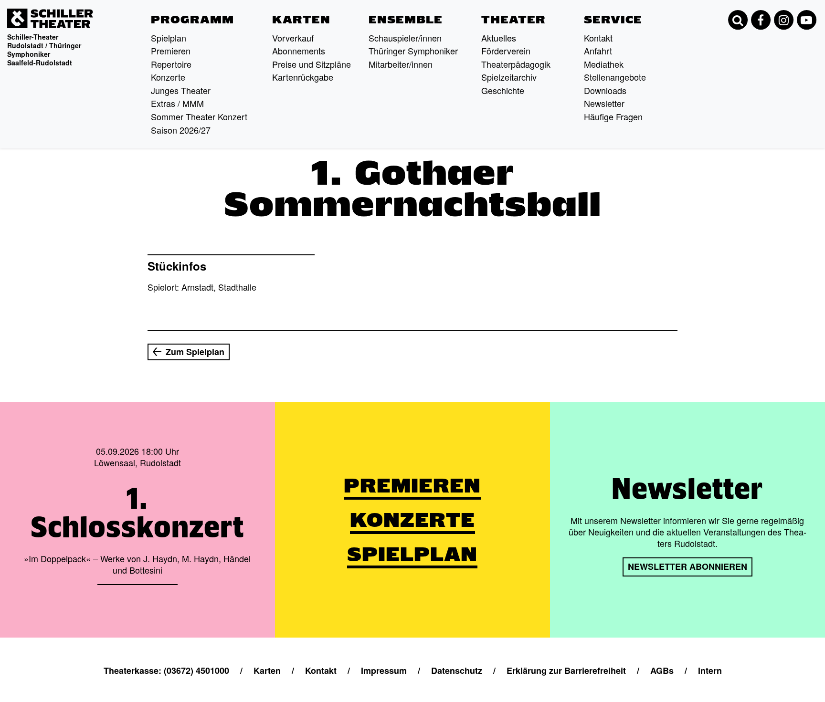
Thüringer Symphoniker (413, 50)
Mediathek (604, 64)
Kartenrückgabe (302, 77)
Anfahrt (598, 50)
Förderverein (505, 50)
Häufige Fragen (613, 116)
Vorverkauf (293, 37)
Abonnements (298, 50)
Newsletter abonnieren (687, 566)
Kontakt (598, 37)
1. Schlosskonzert (137, 512)
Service (613, 19)
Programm (192, 19)
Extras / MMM (177, 103)
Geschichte (502, 90)
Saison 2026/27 (181, 130)
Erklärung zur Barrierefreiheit (566, 670)
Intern (710, 670)
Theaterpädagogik (515, 64)
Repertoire (171, 64)
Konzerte (168, 77)
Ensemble (406, 19)
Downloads (605, 90)
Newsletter (604, 103)
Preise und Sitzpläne (311, 64)
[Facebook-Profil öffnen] (760, 20)
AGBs (662, 670)
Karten (301, 19)
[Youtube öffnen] (806, 20)
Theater (513, 19)
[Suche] (737, 20)
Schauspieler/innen (405, 37)
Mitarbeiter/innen (401, 64)
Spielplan (168, 37)
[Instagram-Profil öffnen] (783, 20)
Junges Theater (181, 90)
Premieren (170, 50)
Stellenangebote (615, 77)
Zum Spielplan (195, 352)
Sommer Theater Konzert (199, 116)
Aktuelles (498, 37)
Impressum (384, 670)
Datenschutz (456, 670)
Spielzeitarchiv (509, 77)
